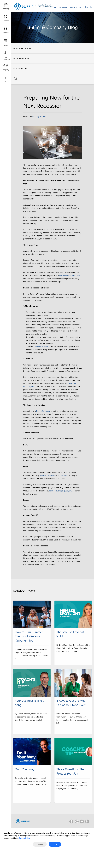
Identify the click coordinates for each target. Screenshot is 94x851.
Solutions (5, 20)
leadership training (48, 475)
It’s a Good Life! (20, 68)
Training (6, 32)
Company (5, 70)
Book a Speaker (76, 7)
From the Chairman (22, 48)
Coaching (5, 9)
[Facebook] (71, 821)
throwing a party (41, 346)
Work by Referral (21, 58)
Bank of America (43, 411)
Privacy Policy (24, 838)
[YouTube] (82, 821)
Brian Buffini (5, 82)
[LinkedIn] (87, 821)
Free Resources (5, 57)
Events (5, 45)
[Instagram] (77, 821)
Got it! (55, 844)
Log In (88, 7)
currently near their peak (69, 275)
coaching (64, 475)
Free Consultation (60, 7)
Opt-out (40, 844)
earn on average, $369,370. (61, 491)
